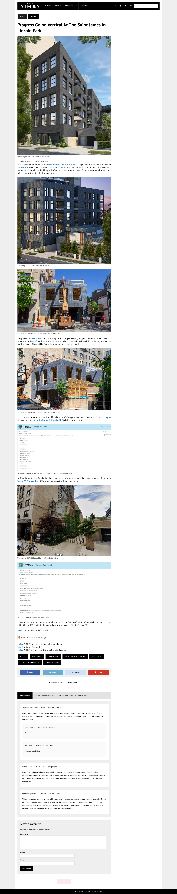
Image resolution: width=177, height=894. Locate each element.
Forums (84, 5)
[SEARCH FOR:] (146, 5)
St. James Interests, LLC (51, 420)
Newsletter (71, 5)
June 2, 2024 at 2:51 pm (38, 745)
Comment (24, 834)
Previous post (57, 682)
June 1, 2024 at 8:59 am (45, 707)
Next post (72, 682)
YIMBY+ (48, 5)
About (58, 5)
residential (23, 167)
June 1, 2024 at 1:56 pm (40, 727)
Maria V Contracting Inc (75, 657)
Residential (96, 657)
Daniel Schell (25, 161)
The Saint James (68, 164)
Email (22, 860)
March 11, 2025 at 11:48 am (42, 793)
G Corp (23, 657)
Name (22, 852)
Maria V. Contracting (28, 481)
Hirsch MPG (35, 338)
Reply (58, 707)
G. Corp (104, 417)
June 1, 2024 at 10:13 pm (40, 767)
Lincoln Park (52, 164)
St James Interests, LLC (29, 662)
